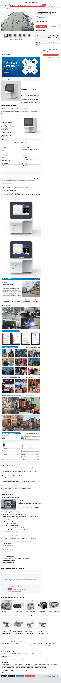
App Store (4, 676)
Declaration (43, 679)
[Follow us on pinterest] (57, 676)
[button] (2, 2)
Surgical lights (33, 647)
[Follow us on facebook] (50, 676)
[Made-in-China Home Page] (31, 2)
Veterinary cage (19, 645)
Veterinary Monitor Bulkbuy (22, 670)
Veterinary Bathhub (30, 538)
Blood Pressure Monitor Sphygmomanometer (24, 667)
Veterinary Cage (12, 538)
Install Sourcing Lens (31, 676)
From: (7, 572)
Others (46, 647)
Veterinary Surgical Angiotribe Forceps (25, 659)
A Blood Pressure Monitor (52, 664)
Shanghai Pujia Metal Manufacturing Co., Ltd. (46, 16)
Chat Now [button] (55, 26)
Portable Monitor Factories (40, 664)
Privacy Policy (48, 679)
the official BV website (28, 496)
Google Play (11, 676)
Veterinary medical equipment (6, 645)
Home (2, 8)
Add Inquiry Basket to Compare (17, 39)
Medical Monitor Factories (18, 664)
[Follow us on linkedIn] (59, 676)
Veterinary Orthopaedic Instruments (8, 659)
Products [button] (12, 5)
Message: (6, 579)
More (2, 672)
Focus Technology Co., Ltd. (22, 679)
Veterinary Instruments (22, 8)
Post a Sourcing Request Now (14, 591)
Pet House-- (18, 643)
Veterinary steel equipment (35, 645)
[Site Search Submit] (44, 5)
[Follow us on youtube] (55, 676)
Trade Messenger (20, 676)
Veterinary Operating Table (21, 538)
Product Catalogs (18, 641)
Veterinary (14, 8)
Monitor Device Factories (6, 664)
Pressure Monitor (29, 664)
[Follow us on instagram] (54, 676)
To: (7, 576)
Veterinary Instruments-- (5, 643)
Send (10, 589)
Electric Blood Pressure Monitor (8, 667)
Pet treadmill (47, 645)
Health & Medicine (8, 8)
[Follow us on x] (52, 676)
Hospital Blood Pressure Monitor (8, 670)
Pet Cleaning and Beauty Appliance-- (37, 643)
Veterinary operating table (50, 643)
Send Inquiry (41, 26)
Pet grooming (3, 647)
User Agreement (37, 679)
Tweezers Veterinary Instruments (41, 659)
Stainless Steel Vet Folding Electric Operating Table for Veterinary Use (6, 631)
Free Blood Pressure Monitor (40, 667)
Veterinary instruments (20, 647)
